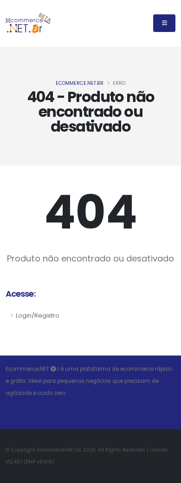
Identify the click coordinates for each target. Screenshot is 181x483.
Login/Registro (37, 315)
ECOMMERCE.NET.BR (79, 83)
